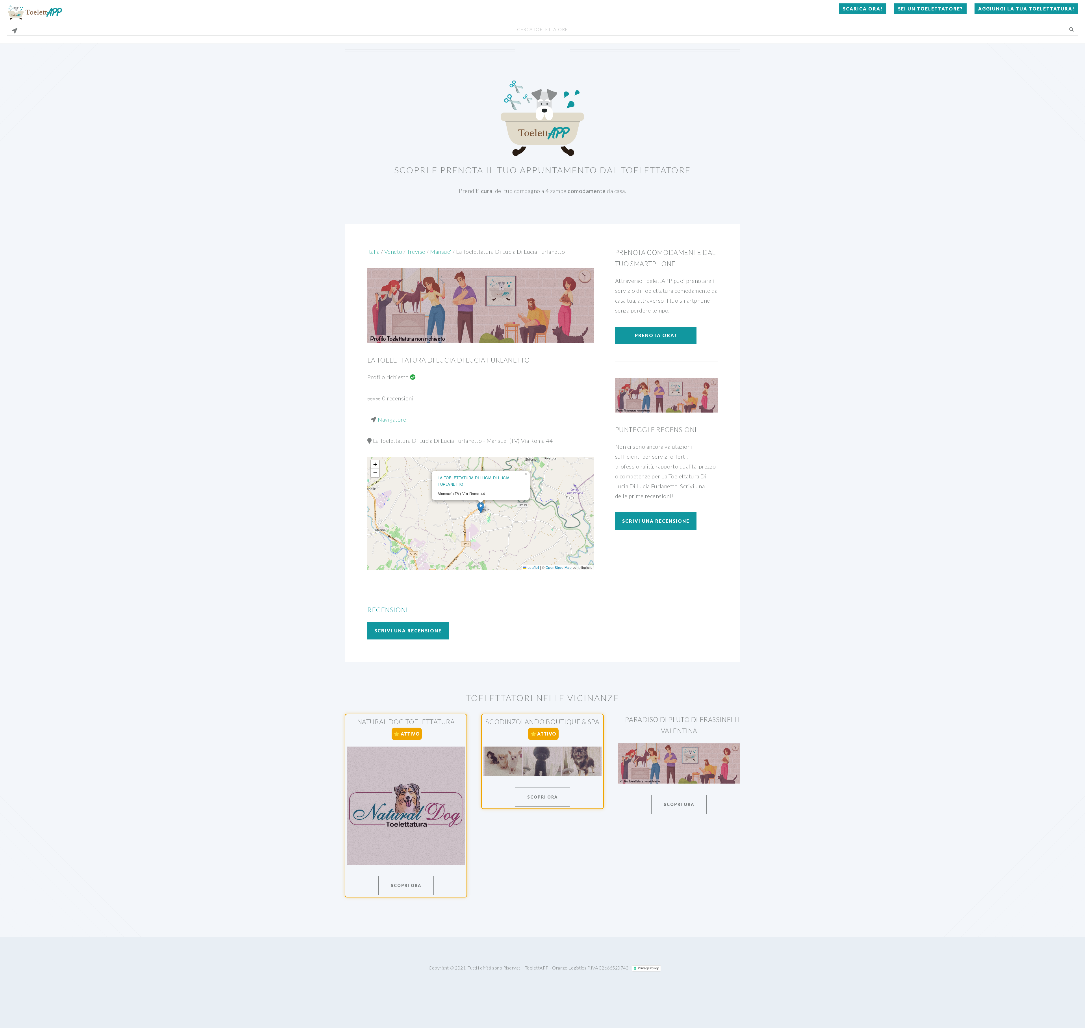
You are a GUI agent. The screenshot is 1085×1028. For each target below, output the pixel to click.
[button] (480, 507)
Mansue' (441, 251)
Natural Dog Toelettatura (406, 722)
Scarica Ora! (863, 8)
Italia (373, 251)
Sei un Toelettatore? (930, 8)
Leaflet (532, 567)
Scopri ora (406, 885)
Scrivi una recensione (408, 630)
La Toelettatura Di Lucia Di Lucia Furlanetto (510, 251)
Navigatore (392, 419)
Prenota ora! (656, 335)
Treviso (417, 251)
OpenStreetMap (559, 567)
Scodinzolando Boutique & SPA (542, 722)
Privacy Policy (648, 968)
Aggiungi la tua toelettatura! (1026, 8)
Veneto (394, 251)
